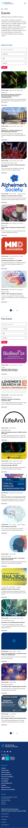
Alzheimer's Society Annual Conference (14, 189)
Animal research (5, 772)
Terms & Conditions (4, 816)
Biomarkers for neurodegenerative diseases (14, 615)
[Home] (2, 8)
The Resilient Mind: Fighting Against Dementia (14, 678)
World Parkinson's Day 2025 (14, 520)
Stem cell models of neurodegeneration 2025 (14, 489)
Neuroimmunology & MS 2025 (14, 457)
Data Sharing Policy (5, 813)
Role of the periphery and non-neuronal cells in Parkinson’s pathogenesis (14, 647)
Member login (5, 770)
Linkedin (4, 751)
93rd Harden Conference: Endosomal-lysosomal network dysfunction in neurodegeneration (14, 88)
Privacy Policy (3, 819)
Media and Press (5, 787)
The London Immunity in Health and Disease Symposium (14, 158)
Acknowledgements (6, 783)
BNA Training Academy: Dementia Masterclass (14, 710)
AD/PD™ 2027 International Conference (14, 287)
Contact (3, 768)
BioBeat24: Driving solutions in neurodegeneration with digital (14, 360)
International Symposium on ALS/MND (14, 253)
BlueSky (10, 751)
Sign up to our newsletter (8, 789)
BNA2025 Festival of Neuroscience (14, 583)
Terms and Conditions (7, 776)
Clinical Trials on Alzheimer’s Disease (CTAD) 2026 (14, 220)
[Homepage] (9, 748)
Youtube (7, 751)
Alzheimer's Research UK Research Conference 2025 (14, 392)
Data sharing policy (6, 774)
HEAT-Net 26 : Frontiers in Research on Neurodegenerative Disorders (14, 124)
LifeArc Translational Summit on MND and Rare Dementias (14, 425)
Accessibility (4, 781)
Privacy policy (5, 779)
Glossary (3, 785)
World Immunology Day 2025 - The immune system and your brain (14, 551)
